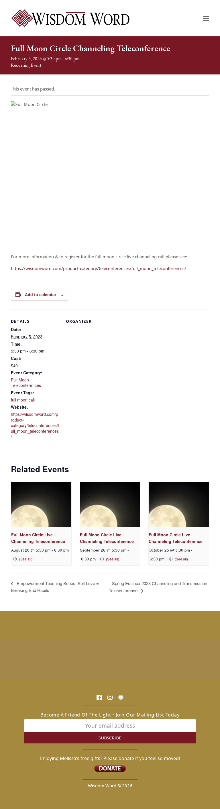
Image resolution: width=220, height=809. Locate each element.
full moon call (23, 400)
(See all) (49, 65)
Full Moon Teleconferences (26, 382)
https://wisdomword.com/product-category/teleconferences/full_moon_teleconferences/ (98, 268)
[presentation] (41, 504)
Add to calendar (40, 294)
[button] (206, 18)
